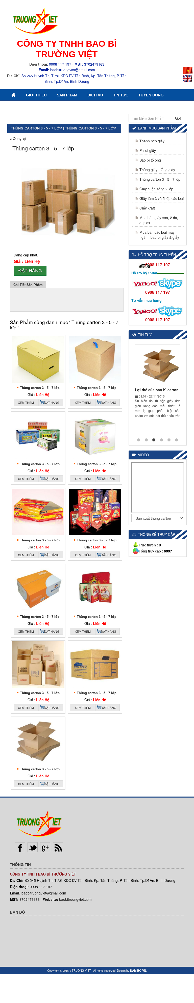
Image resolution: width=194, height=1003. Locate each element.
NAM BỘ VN (138, 970)
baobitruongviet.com (75, 899)
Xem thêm (26, 402)
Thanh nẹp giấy (151, 140)
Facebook (20, 847)
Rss (58, 847)
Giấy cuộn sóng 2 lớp (156, 188)
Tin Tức (120, 95)
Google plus (45, 847)
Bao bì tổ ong (150, 160)
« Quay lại (18, 138)
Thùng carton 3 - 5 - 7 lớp (40, 387)
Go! (178, 118)
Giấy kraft (147, 207)
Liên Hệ (18, 106)
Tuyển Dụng (151, 95)
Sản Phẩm (67, 95)
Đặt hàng (30, 270)
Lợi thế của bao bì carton (157, 389)
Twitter (33, 847)
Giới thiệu (36, 95)
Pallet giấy (147, 150)
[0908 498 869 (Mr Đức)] (145, 282)
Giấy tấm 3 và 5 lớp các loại (161, 198)
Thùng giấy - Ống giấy (157, 169)
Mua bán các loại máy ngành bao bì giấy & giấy (159, 235)
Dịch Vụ (95, 95)
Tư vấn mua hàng (146, 300)
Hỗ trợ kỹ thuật (144, 272)
